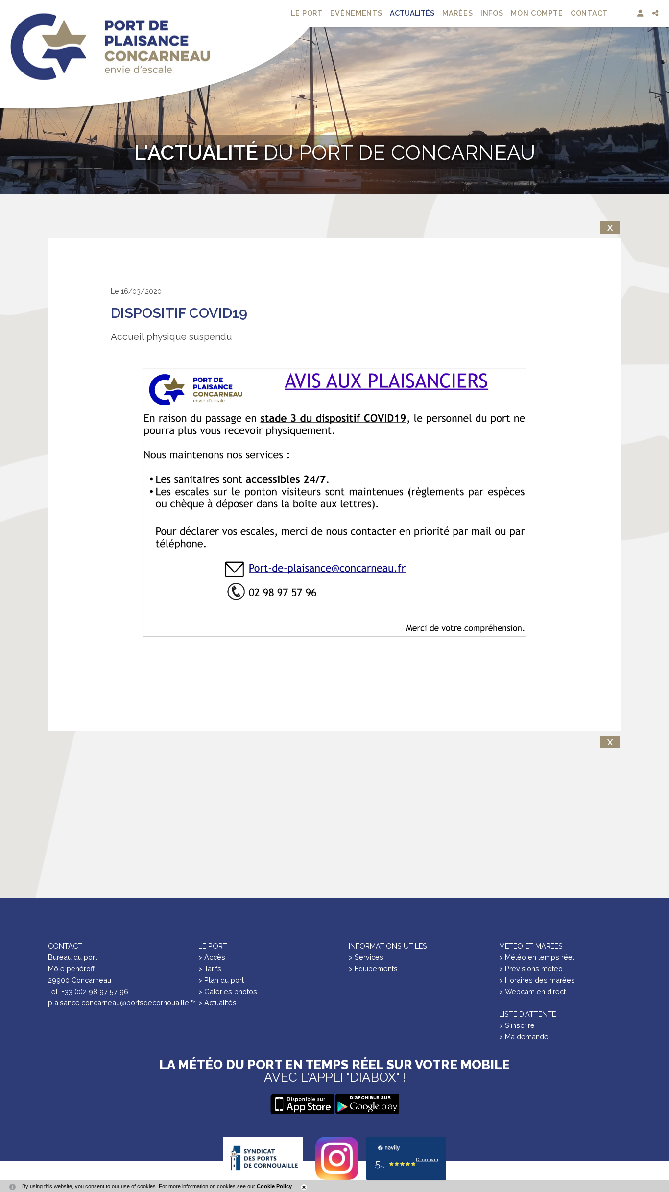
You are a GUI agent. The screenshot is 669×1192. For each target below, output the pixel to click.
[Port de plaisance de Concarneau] (110, 47)
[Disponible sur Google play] (302, 1104)
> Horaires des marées (537, 980)
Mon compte (537, 13)
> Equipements (373, 968)
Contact (589, 13)
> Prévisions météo (531, 968)
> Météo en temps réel (536, 957)
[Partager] (656, 13)
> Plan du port (221, 980)
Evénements (356, 13)
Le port (307, 13)
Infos (491, 13)
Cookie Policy (274, 1186)
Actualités (412, 13)
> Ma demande (524, 1036)
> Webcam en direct (532, 991)
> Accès (211, 957)
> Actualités (217, 1003)
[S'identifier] (641, 13)
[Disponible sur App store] (366, 1104)
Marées (457, 13)
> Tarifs (209, 968)
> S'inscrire (517, 1025)
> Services (366, 957)
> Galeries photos (227, 991)
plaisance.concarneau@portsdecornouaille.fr (121, 1003)
